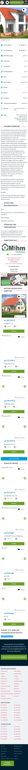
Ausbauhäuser (6, 724)
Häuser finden (4, 748)
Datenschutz (3, 756)
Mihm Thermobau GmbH (14, 258)
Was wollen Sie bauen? (8, 668)
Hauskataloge (16, 2)
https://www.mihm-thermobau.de (14, 263)
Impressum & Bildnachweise (7, 758)
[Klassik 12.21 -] (14, 23)
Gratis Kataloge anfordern (14, 657)
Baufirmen (3, 753)
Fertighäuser (5, 702)
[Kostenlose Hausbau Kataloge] (14, 279)
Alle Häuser (14, 458)
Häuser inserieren (7, 763)
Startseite (3, 746)
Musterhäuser (4, 751)
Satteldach (24, 92)
